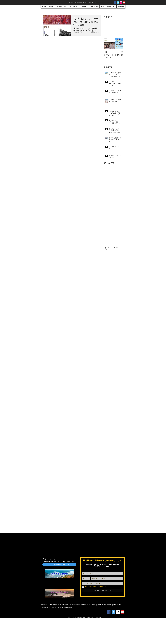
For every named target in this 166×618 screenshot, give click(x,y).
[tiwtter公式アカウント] (118, 2)
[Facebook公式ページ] (108, 612)
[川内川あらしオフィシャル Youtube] (124, 2)
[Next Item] (120, 43)
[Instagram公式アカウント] (121, 2)
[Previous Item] (106, 43)
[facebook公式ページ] (115, 2)
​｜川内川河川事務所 (53, 604)
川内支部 (77, 604)
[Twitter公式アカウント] (113, 612)
